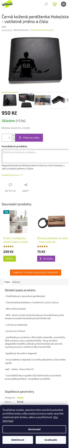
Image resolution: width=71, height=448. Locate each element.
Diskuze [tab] (16, 282)
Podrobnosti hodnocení (41, 30)
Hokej (20, 397)
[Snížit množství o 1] (13, 139)
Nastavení (34, 429)
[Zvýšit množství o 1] (13, 136)
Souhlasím (50, 440)
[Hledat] (46, 4)
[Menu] (63, 4)
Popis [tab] (7, 282)
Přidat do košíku (31, 137)
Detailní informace (10, 175)
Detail (9, 258)
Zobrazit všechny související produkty (35, 272)
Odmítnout (17, 440)
